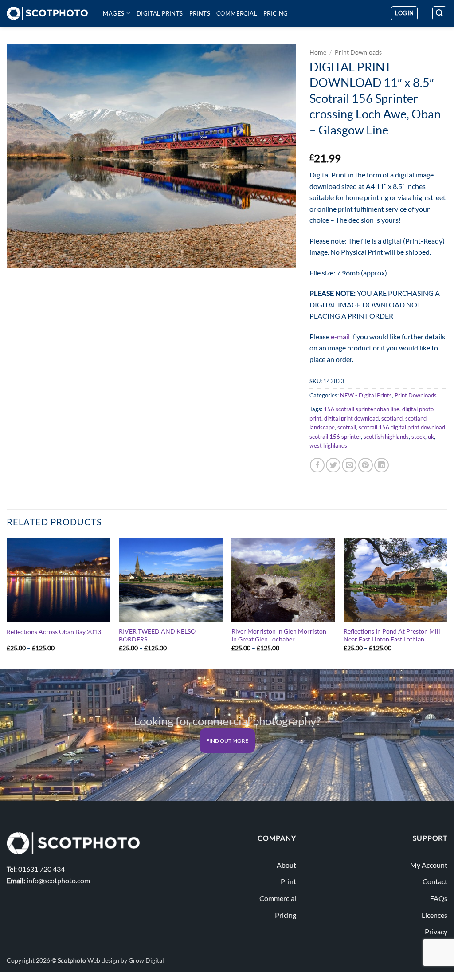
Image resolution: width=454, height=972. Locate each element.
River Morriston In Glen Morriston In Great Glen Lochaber (278, 635)
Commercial (236, 13)
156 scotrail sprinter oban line (361, 409)
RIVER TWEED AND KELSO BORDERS (157, 635)
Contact (435, 881)
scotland (392, 418)
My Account (428, 865)
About (286, 865)
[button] (404, 13)
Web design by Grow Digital (125, 960)
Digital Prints (160, 13)
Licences (434, 915)
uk (431, 436)
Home (317, 52)
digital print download (351, 418)
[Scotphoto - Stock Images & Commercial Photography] (47, 13)
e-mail (340, 336)
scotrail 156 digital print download (402, 427)
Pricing (275, 13)
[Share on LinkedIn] (381, 465)
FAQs (438, 898)
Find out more (227, 740)
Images (112, 13)
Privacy (436, 931)
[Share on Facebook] (317, 465)
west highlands (328, 445)
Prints (199, 13)
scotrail (346, 427)
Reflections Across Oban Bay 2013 (54, 631)
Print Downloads (358, 52)
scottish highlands (386, 436)
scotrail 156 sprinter (335, 436)
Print (288, 881)
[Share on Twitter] (333, 465)
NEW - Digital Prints (366, 395)
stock (418, 436)
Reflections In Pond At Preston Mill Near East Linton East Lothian (392, 635)
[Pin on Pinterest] (365, 465)
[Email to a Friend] (349, 465)
